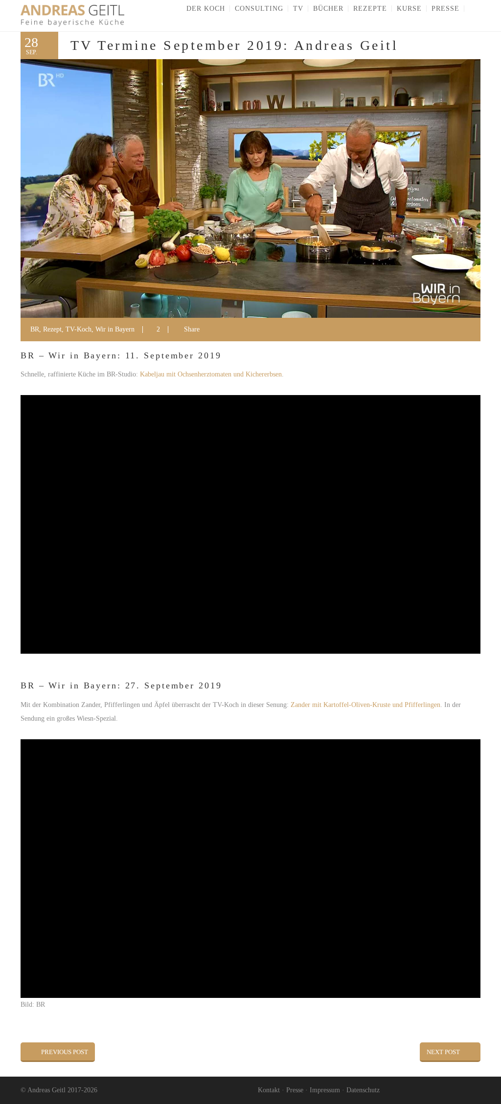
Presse (294, 1090)
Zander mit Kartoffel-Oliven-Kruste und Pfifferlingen (365, 704)
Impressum (325, 1090)
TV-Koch (78, 329)
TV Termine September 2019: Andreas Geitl (234, 45)
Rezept (52, 329)
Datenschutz (363, 1090)
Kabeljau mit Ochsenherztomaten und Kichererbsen (211, 374)
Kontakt (269, 1090)
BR (34, 329)
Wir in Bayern (115, 329)
